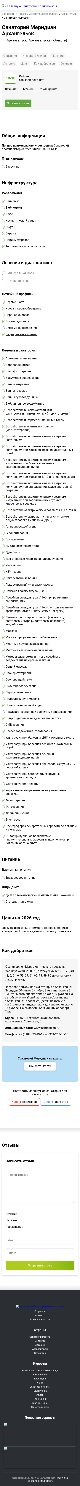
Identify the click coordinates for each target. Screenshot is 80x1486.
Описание (10, 56)
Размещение (14, 1227)
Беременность (15, 302)
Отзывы (66, 63)
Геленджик (40, 1399)
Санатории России (40, 1336)
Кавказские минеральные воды (40, 1370)
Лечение (9, 63)
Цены (24, 63)
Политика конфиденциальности (47, 1479)
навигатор (24, 1102)
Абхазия (40, 1345)
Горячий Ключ (40, 1403)
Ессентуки (40, 1378)
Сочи (40, 1382)
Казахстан (40, 1353)
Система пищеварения (21, 328)
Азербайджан (40, 1349)
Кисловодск (40, 1374)
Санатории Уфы (40, 1407)
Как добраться (44, 63)
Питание (57, 56)
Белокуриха (40, 1390)
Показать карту (40, 1066)
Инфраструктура (34, 56)
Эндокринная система (21, 334)
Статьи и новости (40, 1319)
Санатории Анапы (40, 1386)
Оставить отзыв (18, 103)
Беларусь (40, 1340)
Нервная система (18, 315)
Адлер (40, 1394)
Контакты (40, 1315)
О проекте (40, 1311)
